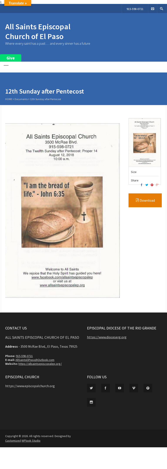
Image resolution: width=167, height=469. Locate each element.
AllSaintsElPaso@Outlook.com (34, 360)
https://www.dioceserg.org (107, 337)
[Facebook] (141, 185)
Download (147, 200)
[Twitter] (146, 185)
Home (8, 99)
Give (11, 58)
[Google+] (157, 185)
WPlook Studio (31, 441)
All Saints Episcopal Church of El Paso (37, 31)
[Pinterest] (152, 185)
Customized (13, 441)
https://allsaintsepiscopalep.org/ (40, 364)
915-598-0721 (135, 9)
